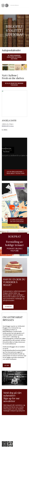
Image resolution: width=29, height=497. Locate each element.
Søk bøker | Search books (8, 473)
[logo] (14, 5)
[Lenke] (14, 159)
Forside (4, 466)
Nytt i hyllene (6, 468)
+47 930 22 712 (11, 429)
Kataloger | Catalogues (9, 476)
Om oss (4, 481)
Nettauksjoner (7, 470)
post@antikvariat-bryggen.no (16, 13)
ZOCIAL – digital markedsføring (19, 494)
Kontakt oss (6, 483)
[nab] (7, 5)
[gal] (12, 455)
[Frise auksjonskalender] (14, 67)
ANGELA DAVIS (9, 120)
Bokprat (4, 479)
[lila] (3, 5)
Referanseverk (7, 477)
